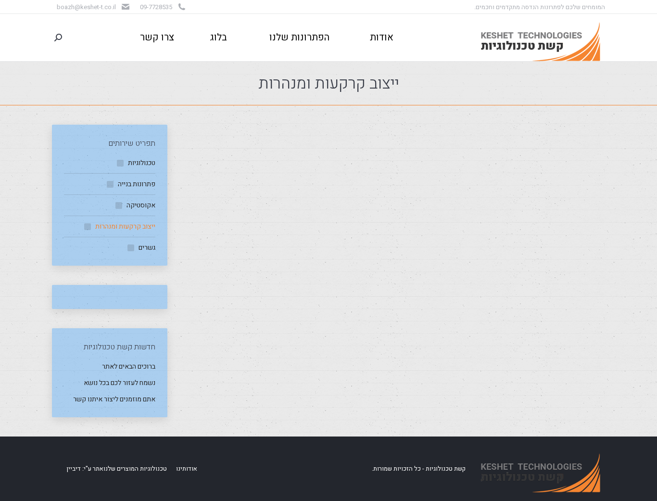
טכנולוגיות (141, 163)
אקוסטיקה (140, 205)
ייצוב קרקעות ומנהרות (125, 226)
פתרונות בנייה (136, 184)
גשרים (147, 248)
